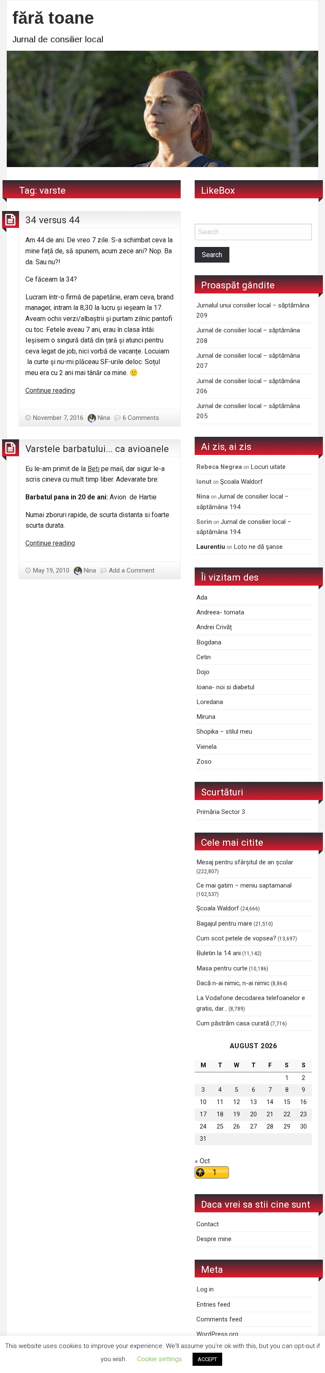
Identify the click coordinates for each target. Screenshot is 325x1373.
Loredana (209, 702)
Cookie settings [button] (159, 1359)
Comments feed (219, 1319)
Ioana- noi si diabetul (225, 687)
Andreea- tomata (220, 612)
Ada (201, 597)
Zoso (204, 761)
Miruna (205, 717)
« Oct (202, 1161)
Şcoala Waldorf (241, 481)
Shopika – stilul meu (224, 731)
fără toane (53, 17)
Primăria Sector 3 (220, 812)
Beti (93, 469)
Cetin (203, 657)
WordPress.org (217, 1334)
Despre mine (213, 1239)
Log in (205, 1289)
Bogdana (208, 642)
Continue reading (50, 390)
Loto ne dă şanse (258, 547)
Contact (207, 1224)
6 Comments (141, 418)
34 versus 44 (52, 219)
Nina (104, 418)
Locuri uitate (268, 467)
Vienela (206, 747)
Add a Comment (131, 570)
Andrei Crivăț (214, 627)
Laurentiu (210, 547)
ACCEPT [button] (207, 1359)
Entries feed (213, 1304)
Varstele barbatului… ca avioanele (97, 448)
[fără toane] (162, 108)
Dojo (202, 672)
